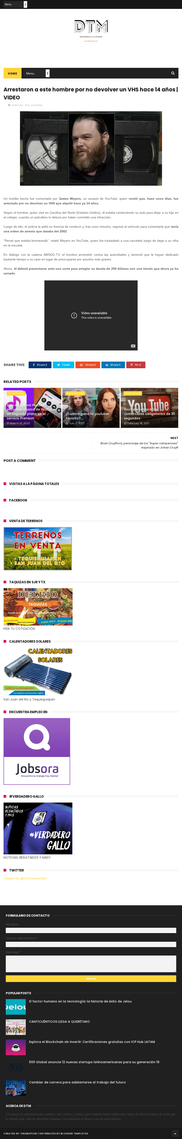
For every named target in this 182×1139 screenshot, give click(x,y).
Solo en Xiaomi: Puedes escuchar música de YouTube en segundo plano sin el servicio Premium (31, 412)
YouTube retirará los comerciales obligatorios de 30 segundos (149, 413)
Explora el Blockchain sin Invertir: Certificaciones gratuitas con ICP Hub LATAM (92, 1042)
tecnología (16, 393)
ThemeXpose (28, 1133)
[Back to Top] (175, 1133)
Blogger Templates (74, 1133)
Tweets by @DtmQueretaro (25, 878)
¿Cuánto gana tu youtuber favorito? (87, 416)
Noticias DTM (75, 393)
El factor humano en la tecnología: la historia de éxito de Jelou (80, 1001)
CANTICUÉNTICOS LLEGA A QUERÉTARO (59, 1021)
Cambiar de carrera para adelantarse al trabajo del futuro (77, 1082)
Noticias (17, 105)
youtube (36, 105)
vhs (27, 105)
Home (12, 73)
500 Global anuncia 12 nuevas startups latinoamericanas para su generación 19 (94, 1062)
